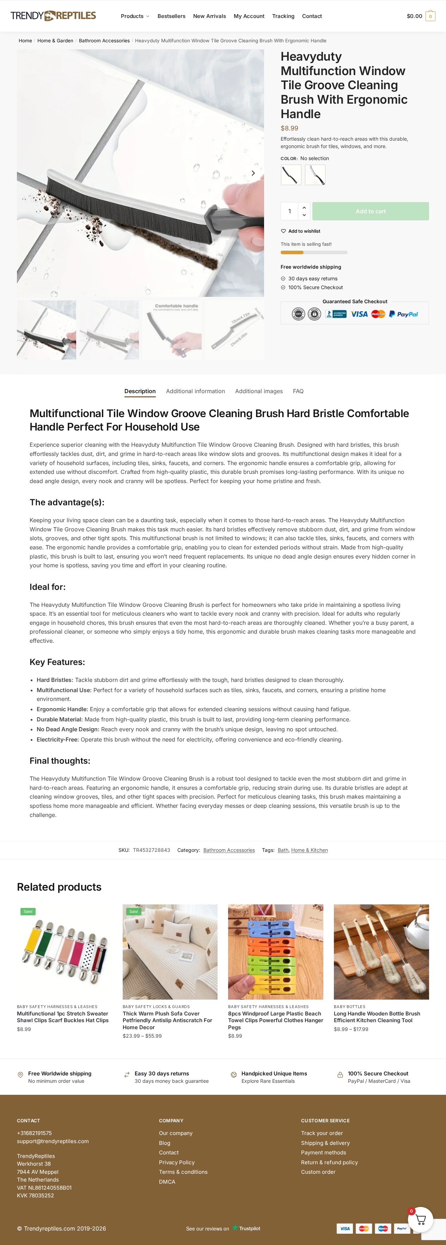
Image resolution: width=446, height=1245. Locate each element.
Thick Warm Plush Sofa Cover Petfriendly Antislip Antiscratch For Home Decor (167, 1020)
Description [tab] (140, 391)
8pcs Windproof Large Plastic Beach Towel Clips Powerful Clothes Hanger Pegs (275, 1020)
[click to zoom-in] (140, 173)
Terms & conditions (183, 1171)
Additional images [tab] (259, 391)
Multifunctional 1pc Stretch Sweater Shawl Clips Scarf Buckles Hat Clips (63, 1017)
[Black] (291, 174)
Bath (283, 850)
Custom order (318, 1171)
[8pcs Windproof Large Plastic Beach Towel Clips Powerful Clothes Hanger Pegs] (275, 952)
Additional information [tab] (195, 391)
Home (25, 40)
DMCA (167, 1181)
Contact (169, 1152)
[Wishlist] (101, 915)
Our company (176, 1133)
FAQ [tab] (298, 391)
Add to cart (371, 211)
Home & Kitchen (309, 850)
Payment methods (323, 1152)
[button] (253, 173)
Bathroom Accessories (104, 40)
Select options (64, 1050)
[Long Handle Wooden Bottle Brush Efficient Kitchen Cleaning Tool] (381, 952)
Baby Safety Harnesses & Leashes (57, 1006)
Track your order (322, 1133)
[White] (315, 174)
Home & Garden (55, 40)
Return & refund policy (329, 1162)
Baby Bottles (349, 1006)
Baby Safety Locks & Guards (156, 1006)
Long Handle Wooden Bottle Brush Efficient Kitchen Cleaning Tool (377, 1017)
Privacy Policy (177, 1162)
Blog (164, 1143)
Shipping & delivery (325, 1143)
